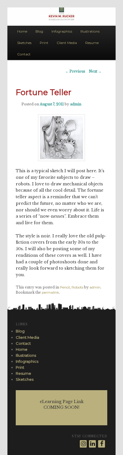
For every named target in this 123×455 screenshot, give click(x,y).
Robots (77, 287)
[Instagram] (83, 444)
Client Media (67, 43)
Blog (39, 31)
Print (44, 43)
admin (75, 104)
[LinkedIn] (92, 444)
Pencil (65, 287)
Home (22, 31)
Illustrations (90, 31)
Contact (24, 54)
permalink (50, 292)
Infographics (61, 31)
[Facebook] (101, 444)
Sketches (24, 43)
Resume (92, 43)
